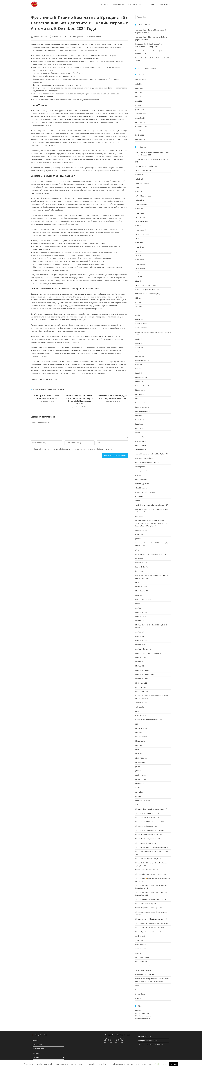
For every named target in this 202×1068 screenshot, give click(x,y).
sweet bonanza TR (141, 949)
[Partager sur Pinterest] (116, 1040)
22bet (137, 272)
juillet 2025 (139, 88)
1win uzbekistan (141, 204)
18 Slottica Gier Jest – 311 (143, 170)
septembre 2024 (141, 126)
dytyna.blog (139, 516)
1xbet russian (140, 264)
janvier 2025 (139, 109)
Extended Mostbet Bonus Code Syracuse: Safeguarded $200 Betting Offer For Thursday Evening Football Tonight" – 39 (151, 523)
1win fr (137, 187)
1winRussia (139, 209)
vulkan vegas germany (143, 970)
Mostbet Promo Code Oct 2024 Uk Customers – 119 (153, 653)
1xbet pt (138, 255)
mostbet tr (139, 662)
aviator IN (138, 339)
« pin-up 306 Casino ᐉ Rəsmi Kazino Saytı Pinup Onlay (46, 397)
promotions (139, 783)
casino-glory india (141, 471)
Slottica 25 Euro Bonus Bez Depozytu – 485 (150, 830)
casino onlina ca (140, 441)
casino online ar (140, 445)
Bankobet (138, 369)
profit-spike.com (141, 775)
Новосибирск (140, 994)
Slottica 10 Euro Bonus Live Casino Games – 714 (151, 809)
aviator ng (138, 352)
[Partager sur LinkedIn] (122, 1040)
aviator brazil (139, 319)
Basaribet (138, 373)
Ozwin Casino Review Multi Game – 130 (148, 720)
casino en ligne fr (141, 437)
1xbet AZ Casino (140, 217)
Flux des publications (142, 1013)
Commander (37, 1044)
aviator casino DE (141, 323)
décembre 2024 (140, 114)
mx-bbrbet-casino (141, 691)
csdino (137, 501)
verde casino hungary (142, 957)
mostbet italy (140, 645)
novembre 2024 (140, 118)
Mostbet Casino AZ (141, 621)
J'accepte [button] (174, 1064)
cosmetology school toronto (145, 492)
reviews (138, 796)
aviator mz (139, 347)
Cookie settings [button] (160, 1064)
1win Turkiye (139, 200)
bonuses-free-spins (142, 407)
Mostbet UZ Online (141, 679)
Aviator (137, 315)
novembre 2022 (140, 139)
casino (137, 433)
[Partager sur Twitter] (105, 1040)
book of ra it (139, 420)
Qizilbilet (138, 788)
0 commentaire (95, 37)
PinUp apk (138, 754)
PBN (136, 724)
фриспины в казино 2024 (48, 379)
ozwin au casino (140, 715)
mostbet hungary (141, 640)
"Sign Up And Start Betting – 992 (146, 166)
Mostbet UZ (139, 666)
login (137, 582)
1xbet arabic (139, 213)
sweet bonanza (140, 945)
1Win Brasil (139, 175)
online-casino (140, 707)
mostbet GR (139, 636)
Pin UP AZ (138, 732)
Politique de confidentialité (148, 1040)
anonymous (139, 306)
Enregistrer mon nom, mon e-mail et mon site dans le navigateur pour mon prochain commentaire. (73, 449)
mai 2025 (138, 97)
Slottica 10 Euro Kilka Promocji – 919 (147, 813)
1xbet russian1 (140, 268)
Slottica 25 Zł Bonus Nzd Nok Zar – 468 (148, 835)
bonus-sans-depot (141, 403)
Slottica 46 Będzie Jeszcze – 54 (145, 843)
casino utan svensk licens (144, 458)
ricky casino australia (142, 801)
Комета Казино (140, 990)
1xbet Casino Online (142, 234)
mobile (137, 604)
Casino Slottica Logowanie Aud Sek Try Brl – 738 (151, 454)
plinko (137, 766)
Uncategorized (77, 37)
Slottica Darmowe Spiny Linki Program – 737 (150, 899)
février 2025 (139, 105)
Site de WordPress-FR (142, 1019)
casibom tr (139, 428)
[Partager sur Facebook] (110, 1040)
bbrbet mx (139, 381)
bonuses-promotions (142, 411)
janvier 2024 (139, 135)
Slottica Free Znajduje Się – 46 (145, 903)
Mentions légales (144, 1036)
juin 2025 (138, 92)
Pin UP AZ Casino (141, 737)
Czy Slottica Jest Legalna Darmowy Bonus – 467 (151, 505)
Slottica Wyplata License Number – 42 (148, 932)
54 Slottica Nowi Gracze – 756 (145, 285)
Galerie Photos (38, 1049)
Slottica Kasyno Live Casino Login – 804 (148, 908)
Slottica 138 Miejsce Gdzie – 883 (146, 826)
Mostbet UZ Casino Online (144, 674)
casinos (138, 475)
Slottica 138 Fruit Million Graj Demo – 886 (149, 822)
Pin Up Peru (139, 745)
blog (136, 399)
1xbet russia (139, 260)
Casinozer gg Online (142, 484)
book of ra (138, 415)
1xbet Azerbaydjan (141, 221)
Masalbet (138, 595)
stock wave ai (140, 936)
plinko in (138, 771)
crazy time (138, 496)
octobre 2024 (139, 122)
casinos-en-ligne (140, 479)
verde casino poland (142, 961)
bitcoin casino (140, 390)
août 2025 (138, 84)
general (138, 539)
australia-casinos (141, 311)
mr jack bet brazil (141, 687)
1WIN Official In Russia (143, 196)
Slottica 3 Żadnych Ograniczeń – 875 (147, 839)
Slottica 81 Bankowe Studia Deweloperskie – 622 (152, 847)
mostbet (138, 608)
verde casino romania (142, 966)
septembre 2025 (141, 80)
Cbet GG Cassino (141, 488)
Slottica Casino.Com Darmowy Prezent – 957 (150, 874)
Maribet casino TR (141, 591)
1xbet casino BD (140, 230)
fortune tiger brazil (141, 530)
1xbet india (139, 243)
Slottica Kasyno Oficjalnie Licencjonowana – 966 (151, 919)
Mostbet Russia (140, 657)
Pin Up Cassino (140, 741)
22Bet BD (138, 277)
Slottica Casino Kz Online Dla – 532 (147, 870)
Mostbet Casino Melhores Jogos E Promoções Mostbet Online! (112, 397)
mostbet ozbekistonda (143, 649)
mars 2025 (138, 101)
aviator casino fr (140, 328)
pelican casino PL (141, 728)
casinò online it (140, 450)
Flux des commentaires (143, 1016)
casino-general (140, 467)
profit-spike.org (140, 779)
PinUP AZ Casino (141, 758)
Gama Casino (139, 534)
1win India (138, 192)
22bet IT (138, 281)
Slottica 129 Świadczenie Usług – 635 (147, 817)
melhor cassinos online (143, 599)
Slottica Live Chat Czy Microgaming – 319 (149, 927)
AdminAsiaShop (40, 37)
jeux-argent (139, 558)
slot (136, 805)
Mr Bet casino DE (141, 683)
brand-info (139, 424)
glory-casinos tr (140, 550)
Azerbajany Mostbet (142, 360)
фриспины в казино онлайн (78, 353)
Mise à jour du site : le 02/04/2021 (150, 1045)
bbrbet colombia (141, 377)
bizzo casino (139, 394)
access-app (139, 302)
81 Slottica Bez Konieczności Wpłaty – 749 (149, 294)
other (137, 711)
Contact (36, 1053)
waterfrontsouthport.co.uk (144, 974)
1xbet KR (138, 251)
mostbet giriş (139, 632)
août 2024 (138, 131)
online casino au (141, 703)
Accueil (35, 1040)
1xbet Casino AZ (140, 226)
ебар (137, 986)
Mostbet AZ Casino (141, 612)
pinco (137, 749)
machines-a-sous (141, 587)
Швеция (138, 998)
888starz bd (139, 298)
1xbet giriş (138, 238)
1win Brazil (139, 179)
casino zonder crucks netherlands (147, 462)
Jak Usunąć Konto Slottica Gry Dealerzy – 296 (150, 554)
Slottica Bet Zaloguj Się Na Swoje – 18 (148, 858)
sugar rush (139, 940)
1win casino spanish (142, 183)
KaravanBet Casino (141, 563)
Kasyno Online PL (141, 567)
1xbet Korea (139, 247)
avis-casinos (139, 356)
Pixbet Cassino (140, 762)
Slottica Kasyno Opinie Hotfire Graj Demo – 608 (151, 923)
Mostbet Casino (140, 616)
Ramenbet (139, 792)
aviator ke (138, 343)
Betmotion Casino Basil (143, 386)
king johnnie (139, 571)
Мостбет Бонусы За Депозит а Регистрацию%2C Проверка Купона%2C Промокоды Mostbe (79, 399)
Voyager (36, 1057)
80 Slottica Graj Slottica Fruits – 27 (147, 289)
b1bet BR (138, 365)
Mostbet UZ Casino (142, 670)
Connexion (139, 1010)
